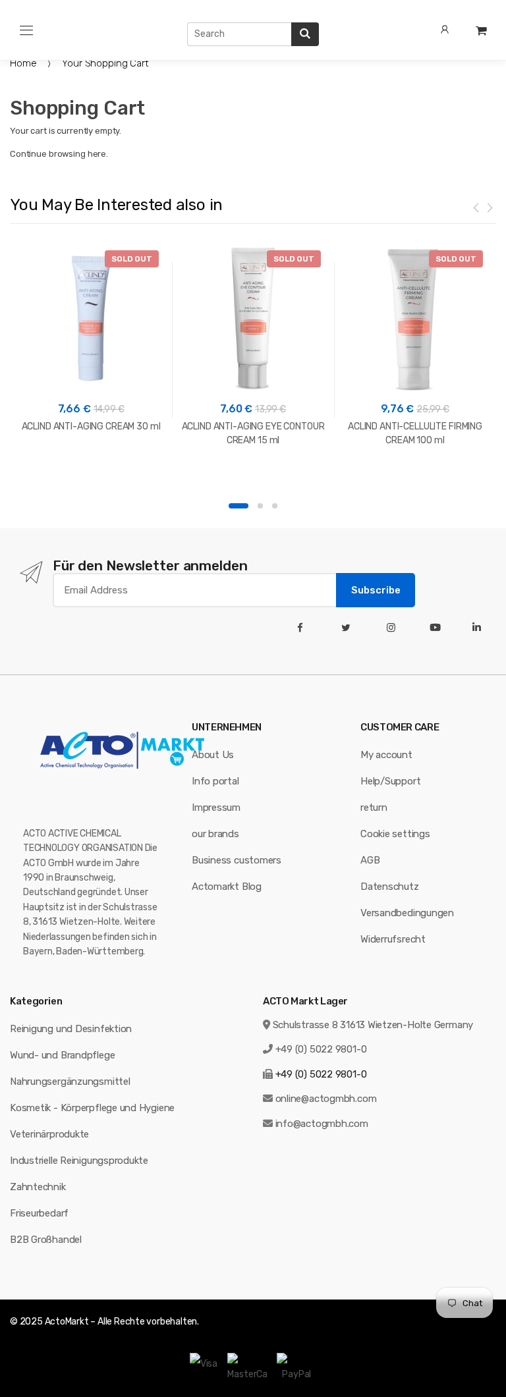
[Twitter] (348, 627)
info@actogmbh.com (321, 1124)
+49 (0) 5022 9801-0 (321, 1049)
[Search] (305, 34)
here (97, 154)
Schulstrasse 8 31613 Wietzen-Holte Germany (373, 1025)
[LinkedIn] (479, 627)
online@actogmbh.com (326, 1099)
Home (23, 63)
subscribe (376, 590)
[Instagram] (394, 627)
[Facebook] (303, 627)
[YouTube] (438, 627)
